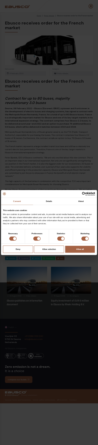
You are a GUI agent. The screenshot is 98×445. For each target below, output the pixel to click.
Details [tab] (49, 201)
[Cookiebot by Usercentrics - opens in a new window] (84, 194)
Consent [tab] (17, 201)
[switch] (37, 239)
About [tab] (81, 201)
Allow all (80, 249)
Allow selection (49, 249)
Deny (18, 249)
